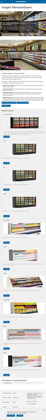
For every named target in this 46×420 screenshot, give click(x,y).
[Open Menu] (2, 1)
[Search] (40, 1)
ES (44, 1)
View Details (6, 136)
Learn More (19, 415)
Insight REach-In (6, 105)
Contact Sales (7, 383)
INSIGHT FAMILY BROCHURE (23, 102)
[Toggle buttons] (43, 7)
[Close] (44, 410)
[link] (21, 2)
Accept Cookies (11, 415)
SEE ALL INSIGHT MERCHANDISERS (9, 102)
